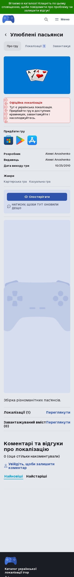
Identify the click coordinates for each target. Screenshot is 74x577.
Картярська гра (15, 181)
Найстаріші (36, 476)
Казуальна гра (40, 181)
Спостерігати (39, 196)
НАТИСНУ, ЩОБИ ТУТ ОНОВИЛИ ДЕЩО (35, 206)
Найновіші (13, 476)
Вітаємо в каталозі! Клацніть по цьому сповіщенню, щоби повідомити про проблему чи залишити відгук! (37, 7)
